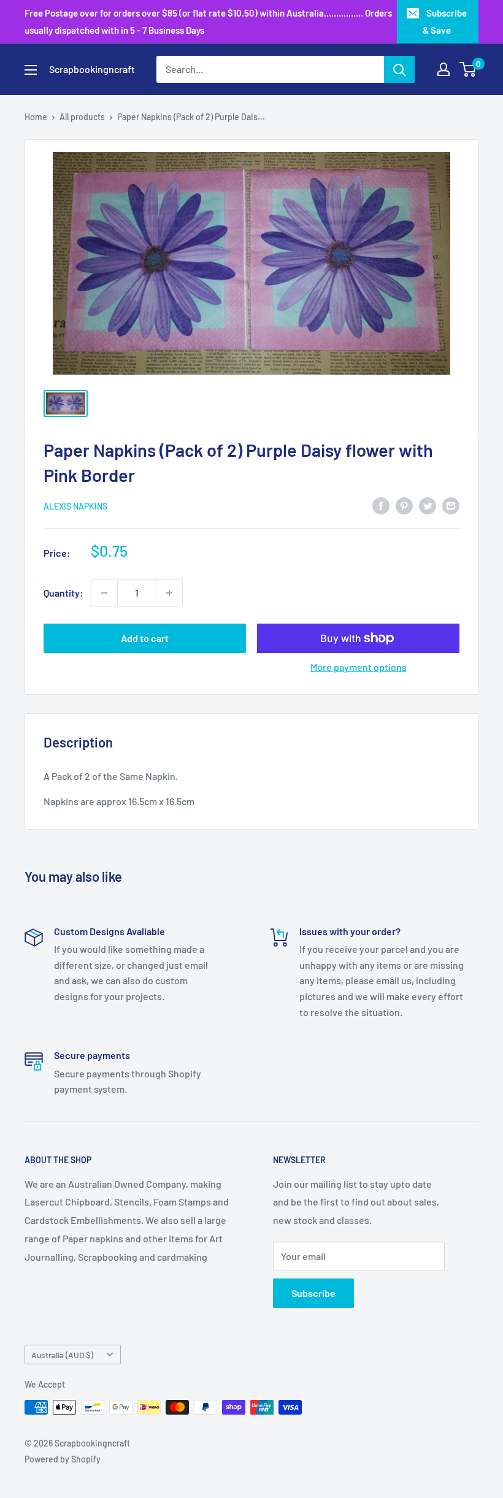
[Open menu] (31, 70)
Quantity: (63, 592)
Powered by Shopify (63, 1459)
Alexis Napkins (75, 506)
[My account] (443, 69)
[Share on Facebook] (381, 504)
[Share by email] (450, 504)
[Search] (399, 69)
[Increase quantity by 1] (169, 593)
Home (36, 117)
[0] (468, 69)
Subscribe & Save (445, 21)
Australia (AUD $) (62, 1355)
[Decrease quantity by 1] (104, 593)
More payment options (358, 667)
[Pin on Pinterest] (404, 504)
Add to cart (145, 638)
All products (82, 117)
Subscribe (313, 1293)
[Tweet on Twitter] (427, 504)
